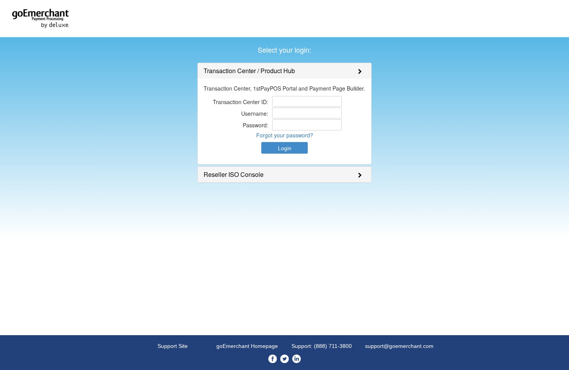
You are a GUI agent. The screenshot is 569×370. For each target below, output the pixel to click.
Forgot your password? (284, 135)
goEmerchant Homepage (247, 346)
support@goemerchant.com (399, 346)
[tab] (284, 71)
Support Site (173, 346)
